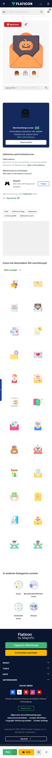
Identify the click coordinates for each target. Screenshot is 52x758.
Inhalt (6, 663)
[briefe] (14, 449)
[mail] (14, 284)
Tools (6, 668)
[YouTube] (39, 692)
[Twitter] (19, 692)
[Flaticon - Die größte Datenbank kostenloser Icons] (22, 3)
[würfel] (14, 497)
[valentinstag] (37, 355)
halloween (32, 211)
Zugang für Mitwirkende (26, 645)
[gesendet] (14, 355)
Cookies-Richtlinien (37, 718)
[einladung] (14, 307)
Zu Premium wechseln (26, 652)
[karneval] (37, 307)
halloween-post (27, 216)
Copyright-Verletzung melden (18, 720)
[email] (37, 473)
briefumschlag (18, 211)
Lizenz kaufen (26, 142)
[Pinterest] (26, 692)
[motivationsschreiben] (14, 520)
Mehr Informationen (26, 137)
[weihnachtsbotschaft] (14, 426)
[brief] (37, 284)
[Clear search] (35, 12)
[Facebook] (12, 692)
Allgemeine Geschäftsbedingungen (26, 715)
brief (6, 211)
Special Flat (12, 198)
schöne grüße (10, 216)
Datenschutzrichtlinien (17, 718)
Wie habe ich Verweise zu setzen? (17, 173)
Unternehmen (10, 680)
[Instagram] (32, 692)
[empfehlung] (14, 544)
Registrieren (26, 708)
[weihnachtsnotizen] (37, 402)
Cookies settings (40, 721)
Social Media (26, 686)
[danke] (37, 520)
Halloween (27, 194)
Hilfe (5, 674)
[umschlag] (37, 497)
